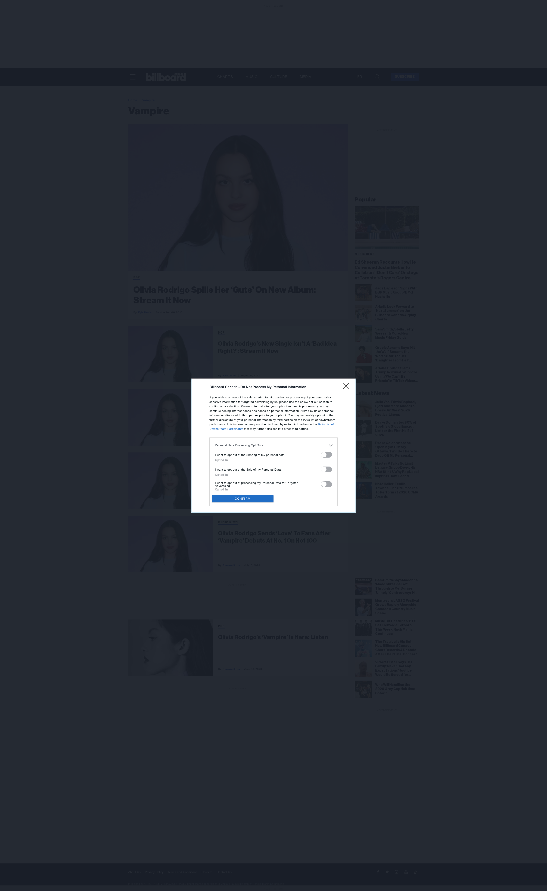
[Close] (347, 387)
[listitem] (273, 445)
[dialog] (273, 445)
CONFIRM (243, 498)
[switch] (326, 455)
